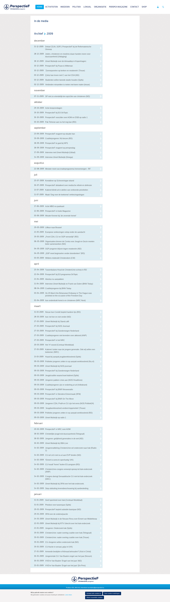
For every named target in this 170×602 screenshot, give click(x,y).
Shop (144, 7)
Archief (38, 33)
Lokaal (87, 7)
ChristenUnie (16, 7)
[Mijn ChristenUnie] (158, 7)
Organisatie (100, 7)
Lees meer (68, 595)
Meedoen (65, 7)
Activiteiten (51, 7)
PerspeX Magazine (118, 7)
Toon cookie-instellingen (112, 593)
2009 (50, 33)
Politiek (76, 7)
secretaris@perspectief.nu (96, 587)
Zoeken (163, 7)
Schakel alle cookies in (94, 593)
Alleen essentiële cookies (95, 597)
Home (39, 7)
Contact (134, 7)
